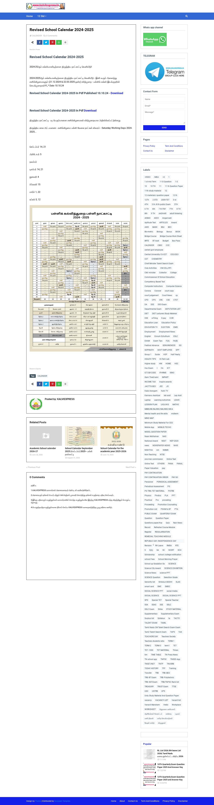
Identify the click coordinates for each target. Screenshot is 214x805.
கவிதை (169, 714)
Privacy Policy (149, 146)
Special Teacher (171, 600)
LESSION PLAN (151, 404)
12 (166, 191)
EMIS (175, 327)
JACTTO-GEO (150, 386)
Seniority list (150, 582)
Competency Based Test (155, 282)
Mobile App (149, 427)
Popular (147, 744)
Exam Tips (157, 341)
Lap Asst (178, 395)
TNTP (160, 664)
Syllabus (161, 618)
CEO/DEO (174, 254)
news (147, 445)
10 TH (153, 186)
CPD (146, 300)
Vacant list (176, 700)
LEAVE (177, 400)
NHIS (176, 445)
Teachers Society (169, 636)
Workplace (176, 705)
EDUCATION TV (151, 327)
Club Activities (151, 268)
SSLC (169, 605)
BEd (162, 227)
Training (172, 668)
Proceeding (149, 505)
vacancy (148, 700)
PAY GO (175, 477)
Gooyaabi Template (62, 801)
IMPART (165, 377)
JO (167, 386)
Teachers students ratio (154, 641)
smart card (149, 586)
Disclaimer (169, 151)
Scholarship (150, 555)
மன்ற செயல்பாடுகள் (165, 718)
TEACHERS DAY (151, 636)
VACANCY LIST (161, 700)
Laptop (148, 400)
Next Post (130, 467)
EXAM (147, 341)
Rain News (177, 523)
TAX (180, 632)
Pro (157, 500)
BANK (154, 227)
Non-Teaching (150, 454)
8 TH (179, 209)
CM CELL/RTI (165, 268)
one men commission (154, 459)
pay (163, 468)
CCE (168, 245)
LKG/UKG (165, 404)
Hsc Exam (149, 368)
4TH (146, 204)
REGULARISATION (162, 532)
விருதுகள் (162, 723)
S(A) (151, 550)
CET (146, 259)
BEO (169, 227)
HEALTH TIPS (150, 359)
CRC (161, 300)
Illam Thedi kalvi (151, 377)
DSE (146, 318)
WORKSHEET (150, 709)
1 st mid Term (150, 182)
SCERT (171, 550)
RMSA (169, 545)
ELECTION (165, 327)
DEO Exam (162, 304)
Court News (167, 295)
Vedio (165, 705)
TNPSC (164, 659)
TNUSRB (170, 664)
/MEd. (156, 177)
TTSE (174, 686)
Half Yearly (175, 354)
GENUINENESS (169, 345)
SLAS (178, 582)
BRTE (147, 241)
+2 (164, 177)
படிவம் (177, 714)
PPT (173, 495)
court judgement (152, 295)
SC (163, 550)
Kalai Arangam (151, 391)
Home (113, 801)
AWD (147, 227)
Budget (166, 241)
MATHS (175, 404)
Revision (148, 545)
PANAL (180, 464)
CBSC (160, 245)
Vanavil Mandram (152, 705)
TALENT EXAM (151, 623)
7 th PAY (162, 209)
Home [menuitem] (29, 16)
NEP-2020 (174, 441)
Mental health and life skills (156, 414)
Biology (160, 232)
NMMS (165, 450)
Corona (148, 291)
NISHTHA (149, 450)
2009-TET (165, 200)
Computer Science (174, 286)
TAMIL (163, 623)
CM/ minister (150, 273)
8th (146, 213)
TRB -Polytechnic (167, 677)
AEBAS (147, 218)
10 (146, 186)
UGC (146, 691)
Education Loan (151, 323)
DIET (147, 313)
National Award (151, 441)
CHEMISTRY (157, 259)
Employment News (167, 332)
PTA (176, 509)
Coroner (157, 291)
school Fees (150, 559)
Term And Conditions (174, 146)
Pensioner (149, 482)
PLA (166, 495)
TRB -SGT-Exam (151, 682)
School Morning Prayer (167, 559)
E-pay (163, 318)
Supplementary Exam (170, 614)
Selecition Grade (170, 577)
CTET (175, 300)
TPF (163, 668)
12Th (147, 200)
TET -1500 (149, 650)
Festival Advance (152, 345)
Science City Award (153, 568)
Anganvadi (167, 218)
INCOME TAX (150, 382)
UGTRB (155, 691)
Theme (38, 801)
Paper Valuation (151, 468)
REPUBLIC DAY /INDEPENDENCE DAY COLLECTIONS (160, 541)
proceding (166, 500)
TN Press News (171, 655)
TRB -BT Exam (150, 677)
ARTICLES (163, 222)
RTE (177, 545)
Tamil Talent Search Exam (156, 632)
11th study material (153, 191)
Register (148, 532)
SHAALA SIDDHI (165, 582)
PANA (170, 464)
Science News (150, 573)
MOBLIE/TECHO (164, 427)
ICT (168, 368)
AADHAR (162, 213)
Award (174, 222)
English (148, 336)
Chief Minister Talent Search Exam (159, 263)
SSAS (154, 605)
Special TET (157, 600)
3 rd (174, 200)
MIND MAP (149, 418)
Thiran (175, 650)
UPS (163, 691)
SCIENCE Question (152, 577)
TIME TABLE (156, 655)
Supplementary (151, 614)
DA (146, 304)
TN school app (151, 659)
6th (153, 209)
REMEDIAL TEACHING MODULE (158, 536)
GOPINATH (149, 350)
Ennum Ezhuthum (162, 336)
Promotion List (151, 509)
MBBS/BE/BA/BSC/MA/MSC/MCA (159, 409)
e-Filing (155, 318)
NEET (164, 441)
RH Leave (159, 545)
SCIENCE (172, 564)
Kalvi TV (164, 391)
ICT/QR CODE (150, 373)
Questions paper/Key (153, 523)
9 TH (153, 213)
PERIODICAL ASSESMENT (167, 482)
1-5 (176, 182)
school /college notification (169, 555)
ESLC (175, 336)
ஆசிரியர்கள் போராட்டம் (153, 714)
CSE (168, 300)
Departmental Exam (153, 309)
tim (146, 655)
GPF (177, 350)
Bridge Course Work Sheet (171, 236)
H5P (165, 354)
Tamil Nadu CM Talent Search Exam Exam (162, 627)
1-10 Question (166, 182)
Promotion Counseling (167, 505)
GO (180, 345)
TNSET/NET (150, 664)
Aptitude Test (150, 222)
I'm (162, 368)
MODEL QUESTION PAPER (155, 432)
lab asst (167, 395)
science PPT (165, 573)
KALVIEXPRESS (66, 399)
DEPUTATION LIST (172, 309)
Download (117, 93)
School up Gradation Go (155, 564)
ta (169, 618)
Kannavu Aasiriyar (152, 395)
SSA (146, 605)
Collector (163, 273)
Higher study (150, 364)
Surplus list (149, 618)
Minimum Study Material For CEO (159, 423)
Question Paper (162, 518)
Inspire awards (165, 382)
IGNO (172, 373)
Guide (157, 354)
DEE (152, 304)
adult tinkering (176, 213)
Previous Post (34, 467)
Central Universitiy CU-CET (156, 254)
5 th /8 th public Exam (161, 204)
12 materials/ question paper (157, 195)
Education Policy (169, 323)
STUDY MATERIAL (173, 609)
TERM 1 (171, 641)
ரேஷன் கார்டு (149, 723)
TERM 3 (158, 646)
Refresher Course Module (164, 527)
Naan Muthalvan (152, 436)
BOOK (177, 232)
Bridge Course (150, 236)
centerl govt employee (154, 250)
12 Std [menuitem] (40, 16)
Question (148, 518)
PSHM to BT (166, 509)
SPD (146, 600)
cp (177, 295)
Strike (160, 609)
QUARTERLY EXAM (168, 514)
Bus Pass (176, 241)
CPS (154, 300)
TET (175, 646)
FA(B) (175, 341)
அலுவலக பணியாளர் (167, 709)
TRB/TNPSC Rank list (170, 682)
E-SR (171, 318)
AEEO (156, 218)
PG (168, 486)
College (173, 273)
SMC (159, 586)
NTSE (162, 454)
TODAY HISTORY (151, 668)
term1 (167, 646)
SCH (179, 550)
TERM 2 (148, 646)
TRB (157, 673)
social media (172, 591)
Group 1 (148, 354)
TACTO (177, 618)
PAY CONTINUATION (153, 473)
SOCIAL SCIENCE (152, 595)
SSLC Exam (149, 609)
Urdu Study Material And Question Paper (162, 696)
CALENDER (37, 36)
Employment (150, 332)
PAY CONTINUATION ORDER (156, 477)
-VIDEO (147, 177)
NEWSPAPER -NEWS (161, 445)
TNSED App (175, 659)
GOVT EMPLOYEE (164, 350)
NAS (164, 436)
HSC (176, 364)
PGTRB (171, 491)
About (122, 801)
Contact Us (148, 151)
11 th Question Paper (174, 186)
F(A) (168, 341)
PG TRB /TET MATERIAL (154, 491)
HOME (168, 364)
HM (160, 364)
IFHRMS (162, 373)
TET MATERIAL (163, 650)
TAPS (172, 632)
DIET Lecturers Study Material (164, 313)
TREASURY (149, 686)
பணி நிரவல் (149, 718)
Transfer (148, 673)
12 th (175, 195)
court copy (169, 291)
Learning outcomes (162, 400)
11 (160, 186)
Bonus (169, 232)
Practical (148, 500)
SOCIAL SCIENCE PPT (154, 591)
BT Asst (156, 241)
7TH (171, 209)
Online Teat (171, 459)
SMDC (167, 586)
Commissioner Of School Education (160, 277)
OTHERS (160, 464)
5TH (176, 204)
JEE (161, 386)
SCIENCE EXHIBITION (173, 568)
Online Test (149, 464)
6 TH (147, 209)
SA (158, 550)
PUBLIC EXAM (151, 514)
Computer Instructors (154, 286)
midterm (174, 414)
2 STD (155, 200)
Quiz (168, 523)
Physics (148, 495)
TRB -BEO (166, 673)
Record (147, 527)
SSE (161, 605)
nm (157, 450)
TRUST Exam (162, 686)
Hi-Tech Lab (164, 359)
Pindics (158, 495)
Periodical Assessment (154, 486)
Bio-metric (149, 232)
